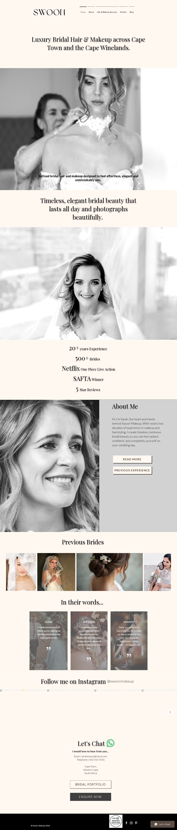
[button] (123, 11)
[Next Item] (166, 572)
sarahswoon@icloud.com (94, 756)
